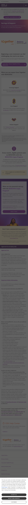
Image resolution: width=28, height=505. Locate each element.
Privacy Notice (4, 487)
